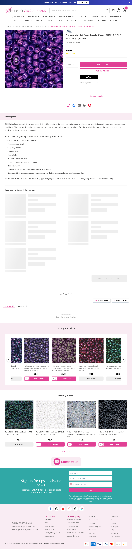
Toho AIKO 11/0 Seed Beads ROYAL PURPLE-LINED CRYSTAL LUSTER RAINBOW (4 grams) (25, 368)
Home (7, 26)
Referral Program (95, 526)
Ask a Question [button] (102, 300)
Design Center (72, 20)
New (60, 20)
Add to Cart (103, 64)
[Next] (123, 359)
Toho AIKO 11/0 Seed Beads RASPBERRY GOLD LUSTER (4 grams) (77, 368)
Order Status (115, 516)
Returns (113, 523)
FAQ (112, 530)
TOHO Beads (71, 529)
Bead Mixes (114, 16)
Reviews (92, 523)
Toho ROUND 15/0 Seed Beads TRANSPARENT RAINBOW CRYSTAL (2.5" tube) (81, 434)
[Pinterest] (89, 105)
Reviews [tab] (7, 306)
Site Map (61, 543)
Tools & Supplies (97, 16)
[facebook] (50, 508)
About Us (92, 516)
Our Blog (92, 533)
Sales (38, 20)
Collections (101, 20)
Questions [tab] (21, 306)
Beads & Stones (65, 16)
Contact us (114, 533)
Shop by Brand (50, 529)
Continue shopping (96, 96)
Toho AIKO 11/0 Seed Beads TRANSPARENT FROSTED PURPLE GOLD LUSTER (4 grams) (52, 368)
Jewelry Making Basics (52, 533)
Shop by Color (50, 526)
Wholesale (113, 20)
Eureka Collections (73, 523)
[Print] (84, 105)
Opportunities (115, 536)
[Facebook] (74, 105)
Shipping (114, 520)
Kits (16, 20)
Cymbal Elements (73, 536)
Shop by (49, 20)
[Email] (79, 105)
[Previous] (9, 359)
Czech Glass (48, 16)
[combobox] (77, 10)
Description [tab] (10, 116)
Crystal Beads (16, 16)
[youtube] (62, 508)
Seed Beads (32, 16)
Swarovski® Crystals (74, 519)
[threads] (75, 508)
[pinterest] (69, 508)
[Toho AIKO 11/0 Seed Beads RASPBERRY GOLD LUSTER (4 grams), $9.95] (79, 350)
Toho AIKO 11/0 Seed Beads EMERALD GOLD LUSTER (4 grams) (107, 367)
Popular (27, 20)
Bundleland (88, 20)
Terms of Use (42, 543)
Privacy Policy (101, 499)
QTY (69, 64)
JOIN (90, 490)
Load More (66, 451)
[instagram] (56, 508)
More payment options (89, 82)
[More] (23, 16)
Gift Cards (92, 530)
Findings (81, 16)
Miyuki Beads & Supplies (75, 533)
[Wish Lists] (113, 10)
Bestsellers (48, 519)
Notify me (80, 379)
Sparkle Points (94, 520)
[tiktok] (81, 508)
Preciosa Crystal (72, 526)
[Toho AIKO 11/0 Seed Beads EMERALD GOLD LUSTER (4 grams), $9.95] (107, 350)
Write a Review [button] (121, 300)
